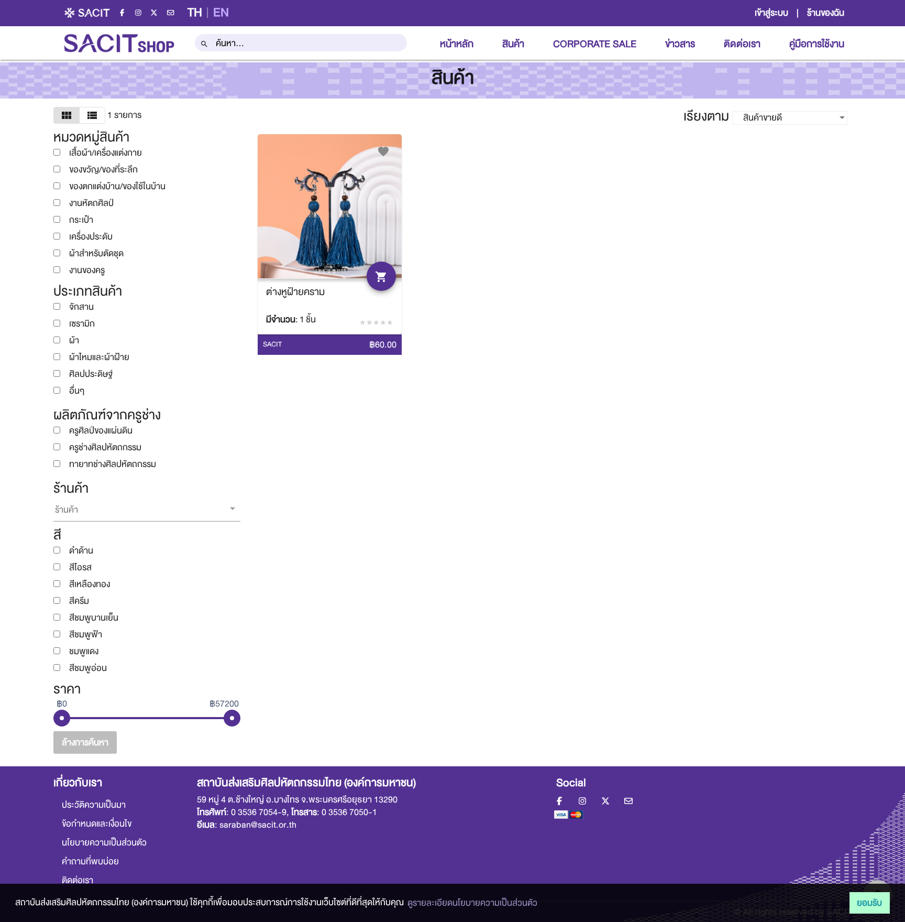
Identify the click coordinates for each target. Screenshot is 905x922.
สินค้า (513, 44)
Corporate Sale (594, 44)
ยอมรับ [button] (869, 903)
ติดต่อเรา (742, 44)
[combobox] (301, 43)
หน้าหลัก (456, 44)
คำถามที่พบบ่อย (90, 861)
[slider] (61, 718)
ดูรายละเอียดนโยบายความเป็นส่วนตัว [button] (472, 903)
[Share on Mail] (170, 12)
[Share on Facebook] (123, 12)
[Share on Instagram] (139, 12)
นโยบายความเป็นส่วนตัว (104, 843)
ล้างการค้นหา (85, 742)
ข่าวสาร (680, 44)
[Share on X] (155, 12)
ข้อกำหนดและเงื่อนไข (96, 824)
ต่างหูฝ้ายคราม (295, 292)
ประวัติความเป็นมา (94, 805)
